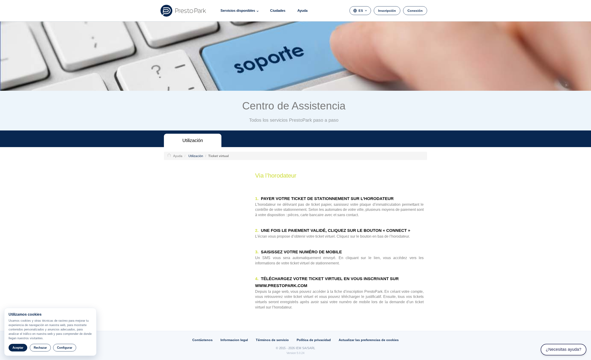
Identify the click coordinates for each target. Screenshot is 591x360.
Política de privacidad (314, 340)
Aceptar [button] (17, 347)
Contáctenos (202, 340)
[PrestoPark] (183, 11)
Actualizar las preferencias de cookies (369, 340)
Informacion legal (234, 340)
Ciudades (277, 10)
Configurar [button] (64, 347)
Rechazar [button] (40, 347)
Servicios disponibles (237, 10)
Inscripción (387, 10)
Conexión (415, 10)
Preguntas (250, 140)
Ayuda (302, 10)
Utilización (192, 140)
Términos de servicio (272, 340)
